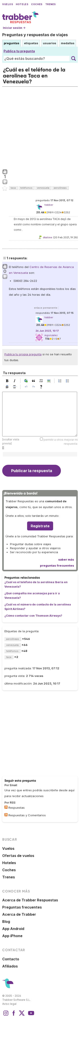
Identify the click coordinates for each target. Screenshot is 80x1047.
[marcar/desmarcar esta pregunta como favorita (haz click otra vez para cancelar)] (5, 188)
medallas (67, 43)
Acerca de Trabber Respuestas (30, 900)
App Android (13, 928)
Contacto (10, 959)
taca (13, 187)
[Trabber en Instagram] (5, 1015)
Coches (36, 4)
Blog (6, 921)
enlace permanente (45, 307)
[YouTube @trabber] (30, 1015)
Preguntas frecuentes (22, 907)
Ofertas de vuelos (18, 855)
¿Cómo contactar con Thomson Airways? (33, 615)
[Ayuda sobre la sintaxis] (42, 387)
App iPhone (12, 936)
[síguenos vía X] (21, 1015)
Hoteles (22, 4)
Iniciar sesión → (14, 27)
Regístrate (40, 526)
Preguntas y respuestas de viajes (35, 34)
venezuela (43, 187)
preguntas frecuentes (57, 565)
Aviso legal (9, 1003)
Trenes (50, 4)
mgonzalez (51, 335)
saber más (66, 559)
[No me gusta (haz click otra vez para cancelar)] (5, 182)
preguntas (11, 43)
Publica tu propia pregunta (23, 354)
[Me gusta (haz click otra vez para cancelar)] (5, 172)
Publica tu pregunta (19, 51)
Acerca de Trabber (19, 914)
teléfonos (26, 187)
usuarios (49, 43)
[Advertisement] (40, 127)
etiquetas (31, 43)
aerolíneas (60, 187)
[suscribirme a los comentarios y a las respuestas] (6, 814)
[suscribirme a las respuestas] (6, 807)
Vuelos (7, 4)
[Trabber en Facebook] (13, 1015)
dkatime (47, 237)
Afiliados (10, 966)
